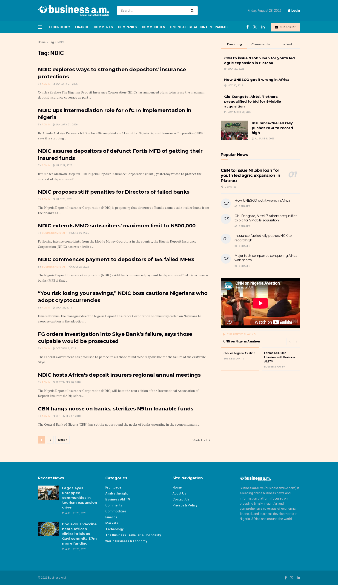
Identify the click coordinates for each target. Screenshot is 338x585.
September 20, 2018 (67, 382)
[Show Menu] (40, 27)
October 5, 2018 (65, 348)
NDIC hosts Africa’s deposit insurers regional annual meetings (119, 375)
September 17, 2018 (67, 416)
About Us (179, 493)
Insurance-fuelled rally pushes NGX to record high (272, 128)
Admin (46, 83)
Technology (59, 27)
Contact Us (180, 499)
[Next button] (296, 341)
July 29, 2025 (63, 165)
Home (42, 42)
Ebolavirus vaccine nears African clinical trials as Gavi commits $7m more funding (79, 533)
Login (295, 10)
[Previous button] (289, 341)
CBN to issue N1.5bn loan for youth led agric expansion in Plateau (250, 175)
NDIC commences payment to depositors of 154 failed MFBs (116, 259)
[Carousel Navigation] (293, 341)
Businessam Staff (54, 233)
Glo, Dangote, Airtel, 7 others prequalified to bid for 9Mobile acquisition (252, 101)
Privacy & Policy (184, 505)
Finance (82, 27)
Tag (51, 42)
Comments (103, 27)
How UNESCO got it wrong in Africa (256, 79)
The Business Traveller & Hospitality (133, 535)
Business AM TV (117, 499)
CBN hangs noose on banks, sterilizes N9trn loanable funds (115, 409)
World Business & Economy (126, 541)
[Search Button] (193, 10)
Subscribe (287, 27)
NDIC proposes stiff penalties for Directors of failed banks (113, 192)
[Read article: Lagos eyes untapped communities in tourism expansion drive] (48, 493)
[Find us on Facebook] (247, 27)
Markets (111, 523)
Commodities (153, 27)
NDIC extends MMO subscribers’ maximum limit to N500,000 (117, 226)
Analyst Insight (116, 493)
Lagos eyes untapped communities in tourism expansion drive (79, 497)
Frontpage (113, 487)
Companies (127, 27)
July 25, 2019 (63, 307)
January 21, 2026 (66, 83)
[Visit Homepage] (73, 10)
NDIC (60, 42)
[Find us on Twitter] (255, 27)
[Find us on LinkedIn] (263, 27)
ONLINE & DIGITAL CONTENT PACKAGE (199, 27)
